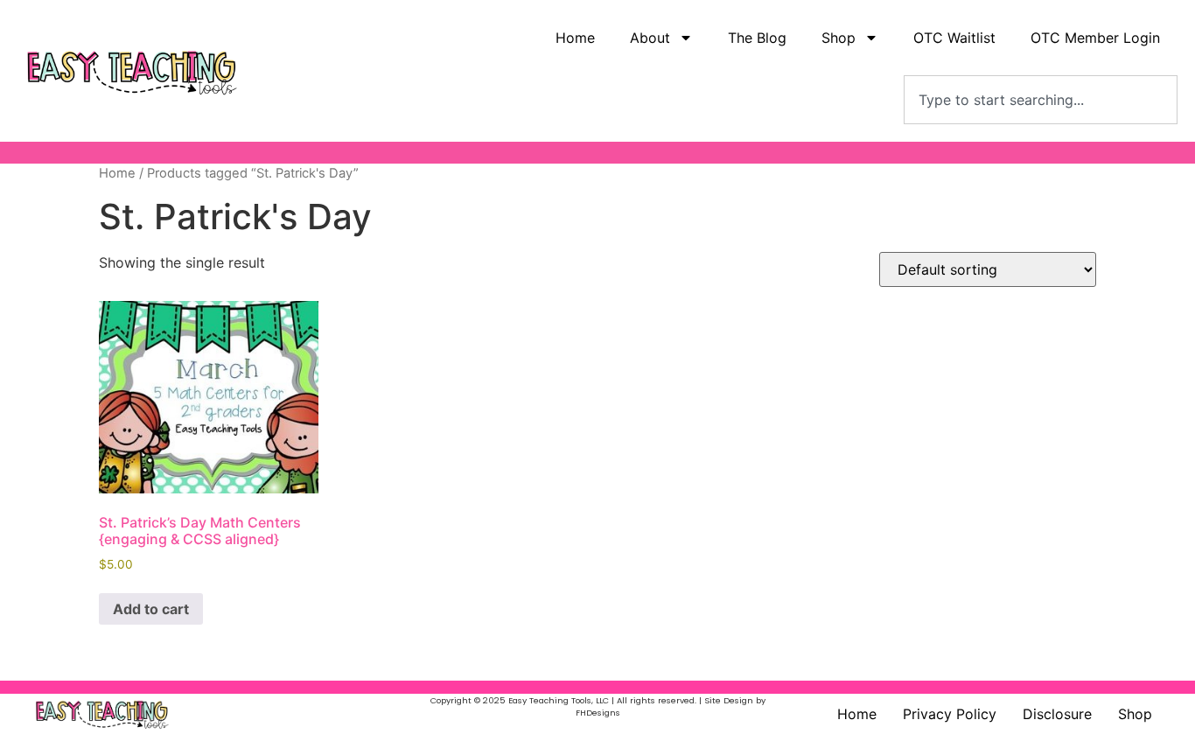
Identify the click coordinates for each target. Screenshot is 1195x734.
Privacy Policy (949, 714)
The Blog (757, 37)
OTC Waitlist (954, 37)
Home (575, 37)
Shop (1135, 714)
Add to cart (151, 609)
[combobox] (1041, 99)
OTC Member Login (1095, 37)
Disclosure (1057, 714)
